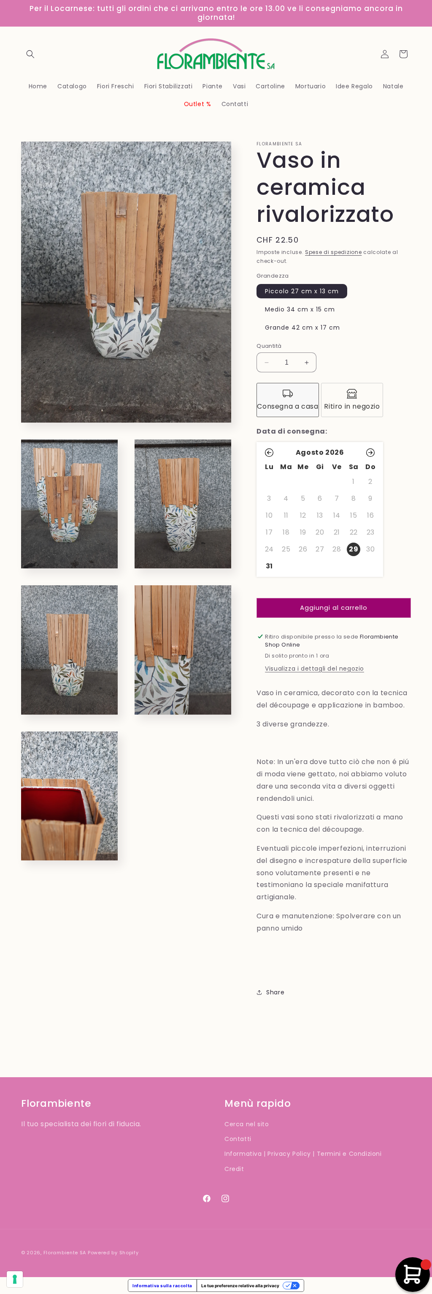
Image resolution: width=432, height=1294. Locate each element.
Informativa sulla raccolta (162, 1285)
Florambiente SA (64, 1252)
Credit (234, 1169)
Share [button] (275, 992)
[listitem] (287, 400)
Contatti (237, 1139)
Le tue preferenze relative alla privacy (240, 1285)
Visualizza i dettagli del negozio (314, 668)
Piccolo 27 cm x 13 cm (302, 291)
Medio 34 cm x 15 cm (300, 309)
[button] (30, 54)
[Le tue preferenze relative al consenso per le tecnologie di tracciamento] (15, 1279)
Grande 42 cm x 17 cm (302, 327)
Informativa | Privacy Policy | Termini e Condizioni (303, 1153)
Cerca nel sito (246, 1124)
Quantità (268, 346)
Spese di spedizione (333, 252)
